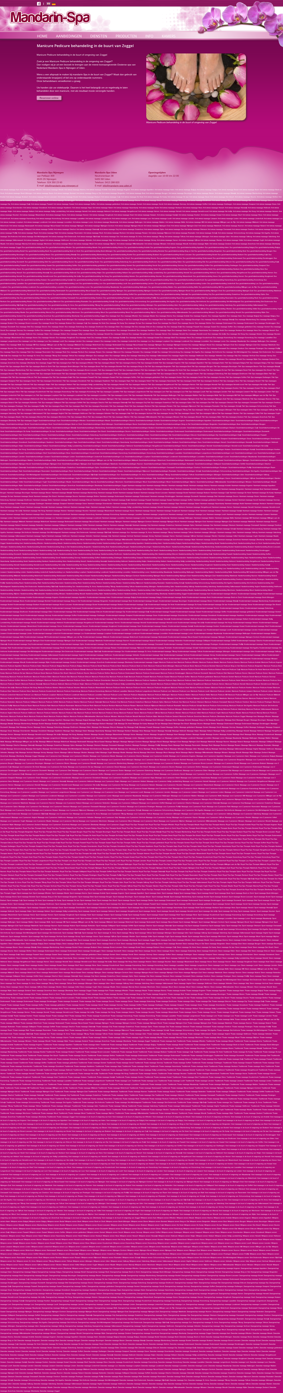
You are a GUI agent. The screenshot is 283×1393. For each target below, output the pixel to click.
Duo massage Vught (72, 359)
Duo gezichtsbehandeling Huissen (34, 280)
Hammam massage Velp (102, 536)
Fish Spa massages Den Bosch (260, 370)
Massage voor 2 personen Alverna (129, 756)
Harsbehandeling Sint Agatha (221, 583)
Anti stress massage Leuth (162, 218)
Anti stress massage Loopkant (11, 222)
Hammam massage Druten (249, 496)
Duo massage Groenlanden (105, 330)
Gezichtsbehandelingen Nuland (156, 464)
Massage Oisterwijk (27, 745)
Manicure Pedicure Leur (181, 691)
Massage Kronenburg (18, 738)
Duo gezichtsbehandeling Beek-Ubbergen (97, 251)
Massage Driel (14, 727)
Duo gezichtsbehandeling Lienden (141, 283)
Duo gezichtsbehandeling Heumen (149, 276)
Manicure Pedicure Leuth (200, 691)
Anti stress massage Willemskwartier (130, 244)
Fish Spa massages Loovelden (95, 395)
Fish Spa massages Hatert (141, 381)
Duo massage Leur (41, 341)
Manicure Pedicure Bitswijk (76, 669)
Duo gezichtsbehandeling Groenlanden (37, 269)
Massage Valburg (204, 749)
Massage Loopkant (172, 738)
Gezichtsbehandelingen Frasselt (254, 435)
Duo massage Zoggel (44, 363)
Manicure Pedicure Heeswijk (31, 684)
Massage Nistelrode (207, 741)
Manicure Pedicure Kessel (262, 687)
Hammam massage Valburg (247, 532)
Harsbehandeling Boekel (224, 547)
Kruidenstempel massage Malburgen (237, 633)
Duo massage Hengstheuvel (139, 334)
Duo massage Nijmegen (153, 345)
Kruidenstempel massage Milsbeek (96, 637)
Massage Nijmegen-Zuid (191, 741)
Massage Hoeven (142, 734)
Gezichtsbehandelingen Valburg (257, 475)
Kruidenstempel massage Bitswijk (225, 601)
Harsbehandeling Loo (57, 572)
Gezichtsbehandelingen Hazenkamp (115, 442)
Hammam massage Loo (46, 518)
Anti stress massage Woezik (177, 244)
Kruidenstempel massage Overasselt (149, 644)
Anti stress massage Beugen (157, 193)
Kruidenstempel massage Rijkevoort (130, 648)
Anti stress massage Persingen (267, 229)
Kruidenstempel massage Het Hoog (218, 622)
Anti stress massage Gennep (175, 204)
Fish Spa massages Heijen (40, 384)
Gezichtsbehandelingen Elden (138, 435)
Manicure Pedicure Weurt (18, 716)
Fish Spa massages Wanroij (32, 417)
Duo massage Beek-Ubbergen (62, 319)
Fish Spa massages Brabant (129, 370)
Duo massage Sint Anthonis (211, 352)
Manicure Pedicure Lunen (113, 695)
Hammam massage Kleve (35, 514)
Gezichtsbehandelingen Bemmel (150, 424)
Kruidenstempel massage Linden (19, 633)
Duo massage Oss (181, 348)
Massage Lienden (103, 738)
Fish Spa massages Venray (163, 413)
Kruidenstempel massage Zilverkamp (119, 662)
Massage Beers (171, 720)
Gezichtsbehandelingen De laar (43, 431)
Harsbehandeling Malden (204, 572)
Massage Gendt (215, 727)
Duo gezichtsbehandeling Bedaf (12, 251)
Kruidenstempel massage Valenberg (14, 655)
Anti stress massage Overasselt (219, 229)
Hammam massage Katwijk (232, 511)
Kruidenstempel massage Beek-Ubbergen (258, 597)
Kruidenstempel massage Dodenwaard (66, 608)
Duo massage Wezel (158, 359)
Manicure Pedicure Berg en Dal (228, 666)
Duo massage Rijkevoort (111, 352)
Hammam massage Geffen (183, 500)
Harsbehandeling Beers (17, 547)
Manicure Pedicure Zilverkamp (213, 716)
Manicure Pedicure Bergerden (251, 666)
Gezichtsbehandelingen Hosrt (194, 449)
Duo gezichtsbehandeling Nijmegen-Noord (174, 291)
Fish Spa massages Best (181, 366)
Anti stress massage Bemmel (65, 193)
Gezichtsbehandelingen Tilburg (158, 475)
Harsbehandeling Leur (217, 568)
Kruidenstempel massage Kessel (232, 626)
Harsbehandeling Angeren (113, 543)
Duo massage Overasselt (216, 348)
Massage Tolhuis (163, 749)
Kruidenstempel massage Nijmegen (212, 637)
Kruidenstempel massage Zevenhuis (90, 662)
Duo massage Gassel (208, 327)
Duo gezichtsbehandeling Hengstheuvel (232, 273)
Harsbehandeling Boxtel (9, 550)
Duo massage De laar (133, 323)
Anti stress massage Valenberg (264, 236)
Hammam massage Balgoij (30, 489)
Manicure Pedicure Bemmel (205, 666)
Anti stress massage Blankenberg (249, 193)
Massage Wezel (174, 752)
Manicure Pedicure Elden (42, 677)
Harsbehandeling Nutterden (10, 579)
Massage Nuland (236, 741)
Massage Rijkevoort (248, 745)
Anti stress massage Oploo (154, 229)
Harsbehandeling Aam (14, 543)
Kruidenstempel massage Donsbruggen (127, 608)
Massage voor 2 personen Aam (50, 756)
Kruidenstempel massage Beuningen (173, 601)
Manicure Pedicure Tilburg (129, 709)
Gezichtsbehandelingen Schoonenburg (217, 471)
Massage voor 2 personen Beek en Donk (85, 760)
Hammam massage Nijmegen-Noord (165, 521)
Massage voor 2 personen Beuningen (29, 763)
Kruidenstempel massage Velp (151, 655)
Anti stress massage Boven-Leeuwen (43, 197)
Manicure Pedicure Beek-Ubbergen (161, 666)
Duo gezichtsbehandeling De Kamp (37, 258)
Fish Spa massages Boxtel (108, 370)
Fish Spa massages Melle (208, 395)
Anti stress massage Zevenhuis (244, 244)
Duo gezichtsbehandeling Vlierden (219, 309)
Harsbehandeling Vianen (87, 590)
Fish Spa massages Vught (270, 413)
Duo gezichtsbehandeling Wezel (118, 312)
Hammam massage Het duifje (11, 511)
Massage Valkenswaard (236, 749)
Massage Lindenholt (145, 738)
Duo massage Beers (82, 319)
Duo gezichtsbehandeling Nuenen (13, 294)
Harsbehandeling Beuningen (141, 547)
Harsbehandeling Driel (30, 554)
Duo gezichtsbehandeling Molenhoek (22, 291)
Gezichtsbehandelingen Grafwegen (188, 438)
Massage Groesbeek (39, 731)
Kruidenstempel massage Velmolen (126, 655)
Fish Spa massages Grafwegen (259, 377)
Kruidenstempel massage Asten (99, 597)
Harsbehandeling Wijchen (10, 594)
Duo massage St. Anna (31, 355)
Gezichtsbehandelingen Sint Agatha (246, 471)
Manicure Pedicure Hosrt (180, 687)
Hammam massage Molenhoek (37, 521)
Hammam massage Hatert (189, 503)
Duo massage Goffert (32, 330)
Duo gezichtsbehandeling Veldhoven (36, 309)
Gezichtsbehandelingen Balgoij (247, 420)
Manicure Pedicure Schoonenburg (215, 705)
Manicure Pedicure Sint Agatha (241, 705)
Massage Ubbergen (177, 749)
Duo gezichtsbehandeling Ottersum (33, 298)
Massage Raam (167, 745)
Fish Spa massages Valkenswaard (30, 413)
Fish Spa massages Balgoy (256, 363)
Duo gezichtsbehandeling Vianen (167, 309)
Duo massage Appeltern (217, 316)
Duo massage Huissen (99, 337)
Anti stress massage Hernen (149, 211)
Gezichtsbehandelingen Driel (11, 435)
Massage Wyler (248, 752)
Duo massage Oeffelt (78, 348)
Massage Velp (13, 752)
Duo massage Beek (20, 319)
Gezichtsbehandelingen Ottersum (135, 467)
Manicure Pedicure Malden (181, 695)
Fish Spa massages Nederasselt (52, 399)
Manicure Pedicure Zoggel (235, 716)
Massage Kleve (250, 734)
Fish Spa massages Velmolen (100, 413)
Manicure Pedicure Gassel (160, 677)
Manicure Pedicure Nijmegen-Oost (165, 698)
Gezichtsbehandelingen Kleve (59, 453)
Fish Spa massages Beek (15, 366)
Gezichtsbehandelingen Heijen (12, 446)
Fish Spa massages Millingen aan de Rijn (252, 395)
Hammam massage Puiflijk (33, 529)
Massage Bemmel (184, 720)
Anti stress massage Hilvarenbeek (32, 215)
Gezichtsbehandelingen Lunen (217, 457)
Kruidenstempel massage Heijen (210, 619)
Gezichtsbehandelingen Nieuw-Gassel (209, 460)
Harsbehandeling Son (67, 586)
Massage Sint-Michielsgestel (71, 749)
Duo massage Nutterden (40, 348)
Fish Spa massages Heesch (250, 381)
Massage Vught (106, 752)
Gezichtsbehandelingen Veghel (69, 478)
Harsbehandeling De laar (108, 550)
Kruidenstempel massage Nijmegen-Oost (28, 640)
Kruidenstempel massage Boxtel (85, 604)
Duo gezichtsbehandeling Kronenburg (248, 280)
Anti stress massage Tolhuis (175, 236)
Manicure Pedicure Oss (173, 702)
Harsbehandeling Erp (187, 554)
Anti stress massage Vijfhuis (189, 240)
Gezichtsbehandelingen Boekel (117, 428)
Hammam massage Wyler (186, 539)
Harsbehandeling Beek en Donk (250, 543)
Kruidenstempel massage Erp (114, 612)
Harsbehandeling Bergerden (81, 547)
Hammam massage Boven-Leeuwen (154, 493)
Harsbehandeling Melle (223, 572)
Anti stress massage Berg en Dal (88, 193)
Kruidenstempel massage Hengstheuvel (79, 622)
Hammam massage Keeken (253, 511)
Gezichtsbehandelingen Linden (63, 457)
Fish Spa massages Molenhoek (27, 399)
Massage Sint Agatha (34, 749)
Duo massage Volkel (56, 359)
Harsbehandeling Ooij (112, 579)
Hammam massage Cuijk (219, 493)
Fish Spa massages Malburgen (165, 395)
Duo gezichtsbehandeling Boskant (146, 254)
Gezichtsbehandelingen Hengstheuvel (148, 446)
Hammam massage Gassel (162, 500)
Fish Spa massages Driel (147, 374)
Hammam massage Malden (204, 518)
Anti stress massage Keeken (189, 215)
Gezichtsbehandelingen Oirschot (258, 464)
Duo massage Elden (112, 327)
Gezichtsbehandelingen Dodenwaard (170, 431)
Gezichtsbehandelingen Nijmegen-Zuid (76, 464)
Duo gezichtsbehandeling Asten (217, 247)
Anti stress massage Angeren (119, 190)
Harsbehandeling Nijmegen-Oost (178, 576)
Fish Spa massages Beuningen (225, 366)
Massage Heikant (206, 731)
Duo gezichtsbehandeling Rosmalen (75, 301)
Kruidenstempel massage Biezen (200, 601)
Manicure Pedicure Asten (32, 666)
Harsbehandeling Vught (165, 590)
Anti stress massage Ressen (137, 233)
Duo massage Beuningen (191, 319)
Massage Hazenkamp (96, 731)
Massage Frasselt (145, 727)
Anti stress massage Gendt (153, 204)
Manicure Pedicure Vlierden (170, 713)
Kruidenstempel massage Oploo (72, 644)
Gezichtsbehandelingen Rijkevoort (137, 471)
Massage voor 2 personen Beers (146, 760)
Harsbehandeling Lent (200, 568)
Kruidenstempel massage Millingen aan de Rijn (65, 637)
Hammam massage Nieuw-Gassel (87, 521)
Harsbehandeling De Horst (67, 550)
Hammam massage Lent (178, 514)
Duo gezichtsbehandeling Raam (169, 298)
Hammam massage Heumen (78, 511)
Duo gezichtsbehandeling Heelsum (226, 269)
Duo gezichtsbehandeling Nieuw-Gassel (81, 291)
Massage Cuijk (111, 723)
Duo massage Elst (127, 327)
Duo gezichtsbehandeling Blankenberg (92, 254)
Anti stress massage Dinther (267, 197)
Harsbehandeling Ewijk (203, 554)
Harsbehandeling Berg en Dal (58, 547)
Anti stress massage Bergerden (114, 193)
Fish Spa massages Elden (258, 374)
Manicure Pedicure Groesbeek (123, 680)
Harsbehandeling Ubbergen (145, 586)
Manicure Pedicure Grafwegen (32, 680)
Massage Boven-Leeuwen (69, 723)
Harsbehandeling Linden (16, 572)
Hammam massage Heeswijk (37, 507)
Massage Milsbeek (46, 741)
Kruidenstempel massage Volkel (27, 659)
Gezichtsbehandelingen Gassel (12, 438)
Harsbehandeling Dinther (188, 550)
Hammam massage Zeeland (206, 539)
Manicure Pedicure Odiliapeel (27, 702)
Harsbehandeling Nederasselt (54, 576)
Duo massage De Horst (96, 323)
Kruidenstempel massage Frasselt (163, 612)
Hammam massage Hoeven (145, 511)
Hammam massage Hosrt (190, 511)
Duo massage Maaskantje (236, 341)
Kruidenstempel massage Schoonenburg (214, 648)
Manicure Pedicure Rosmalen (170, 705)
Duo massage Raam (8, 352)
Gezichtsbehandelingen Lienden (12, 457)
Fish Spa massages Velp (121, 413)
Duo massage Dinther (203, 323)
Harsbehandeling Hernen (270, 561)
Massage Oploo (69, 745)
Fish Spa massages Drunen (167, 374)
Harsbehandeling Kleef (48, 568)
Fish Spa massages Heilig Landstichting (88, 384)
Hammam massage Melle (224, 518)
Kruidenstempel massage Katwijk (180, 626)
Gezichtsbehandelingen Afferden (73, 420)
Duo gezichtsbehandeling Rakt (193, 298)
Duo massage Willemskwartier (196, 359)
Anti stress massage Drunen (130, 200)
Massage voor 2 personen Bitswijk (83, 763)
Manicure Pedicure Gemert (224, 677)
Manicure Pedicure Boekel (121, 669)
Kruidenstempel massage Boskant (26, 604)
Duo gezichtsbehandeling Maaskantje (105, 287)
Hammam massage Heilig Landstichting (127, 507)
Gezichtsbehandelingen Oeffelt (233, 464)
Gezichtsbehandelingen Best (229, 424)
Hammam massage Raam (53, 529)
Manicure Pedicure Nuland (259, 698)
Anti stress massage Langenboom (98, 218)
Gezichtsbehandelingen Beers (125, 424)
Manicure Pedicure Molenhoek (11, 698)
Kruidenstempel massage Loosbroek (126, 633)
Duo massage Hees (250, 330)
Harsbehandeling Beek (228, 543)
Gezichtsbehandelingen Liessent (38, 457)
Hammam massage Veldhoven (58, 536)
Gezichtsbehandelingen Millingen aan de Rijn (95, 460)
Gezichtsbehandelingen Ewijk (230, 435)
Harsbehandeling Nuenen (247, 576)
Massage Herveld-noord (37, 734)
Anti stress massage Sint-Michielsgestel (33, 236)
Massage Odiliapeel (266, 741)
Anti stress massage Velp (102, 240)
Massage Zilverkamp (16, 756)
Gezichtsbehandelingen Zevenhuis (62, 485)
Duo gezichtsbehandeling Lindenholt (221, 283)
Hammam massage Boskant (129, 493)
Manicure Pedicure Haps (167, 680)
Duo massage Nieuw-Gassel (132, 345)
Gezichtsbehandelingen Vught (35, 482)
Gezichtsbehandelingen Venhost (169, 478)
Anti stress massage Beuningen (181, 193)
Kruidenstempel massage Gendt (12, 615)
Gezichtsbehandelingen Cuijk (247, 428)
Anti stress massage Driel (109, 200)
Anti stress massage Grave (266, 204)
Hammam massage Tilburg (163, 532)
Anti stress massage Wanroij (17, 244)
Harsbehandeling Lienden (255, 568)
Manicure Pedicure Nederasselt (35, 698)
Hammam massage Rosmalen (203, 529)
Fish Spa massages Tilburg (177, 410)
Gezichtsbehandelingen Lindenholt (89, 457)
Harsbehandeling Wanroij (203, 590)
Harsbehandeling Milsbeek (10, 576)
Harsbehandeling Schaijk (175, 583)
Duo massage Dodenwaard (222, 323)
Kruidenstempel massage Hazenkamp (27, 619)
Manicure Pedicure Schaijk (192, 705)
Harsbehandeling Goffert (90, 558)
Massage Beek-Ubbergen (155, 720)
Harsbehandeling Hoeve (161, 565)
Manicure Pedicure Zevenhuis (190, 716)
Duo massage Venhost (246, 355)
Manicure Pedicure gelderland (202, 677)
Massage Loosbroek (188, 738)
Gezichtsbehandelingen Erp (207, 435)
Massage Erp (122, 727)
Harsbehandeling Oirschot (72, 579)
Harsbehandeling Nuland (267, 576)
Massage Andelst (26, 720)
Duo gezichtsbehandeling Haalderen (95, 269)
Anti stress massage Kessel (211, 215)
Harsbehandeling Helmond (226, 561)
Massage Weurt (162, 752)
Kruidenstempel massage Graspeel (119, 615)
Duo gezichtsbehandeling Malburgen (134, 287)
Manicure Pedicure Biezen (55, 669)
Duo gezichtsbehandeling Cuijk (256, 254)
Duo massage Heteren (254, 334)
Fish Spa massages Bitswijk (269, 366)
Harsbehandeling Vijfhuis (107, 590)
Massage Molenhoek (61, 741)
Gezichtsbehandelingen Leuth (269, 453)
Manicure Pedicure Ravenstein (62, 705)
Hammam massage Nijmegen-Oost (193, 521)
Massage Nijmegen (112, 741)
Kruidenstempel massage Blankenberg (253, 601)
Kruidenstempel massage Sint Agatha (244, 648)
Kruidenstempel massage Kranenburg (57, 630)
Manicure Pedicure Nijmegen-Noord (138, 698)
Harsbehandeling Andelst (92, 543)
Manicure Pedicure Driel (218, 673)
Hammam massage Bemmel (185, 489)
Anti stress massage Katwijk (167, 215)
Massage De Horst (125, 723)
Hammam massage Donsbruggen (162, 496)
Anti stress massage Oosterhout (131, 229)
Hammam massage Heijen (80, 507)
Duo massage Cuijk (80, 323)
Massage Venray (39, 752)
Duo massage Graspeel (69, 330)
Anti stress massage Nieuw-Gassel (48, 226)
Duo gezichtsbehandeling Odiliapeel (94, 294)
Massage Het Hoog (69, 734)
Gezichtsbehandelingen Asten (223, 420)
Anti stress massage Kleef (232, 215)
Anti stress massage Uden (220, 236)
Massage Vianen (53, 752)
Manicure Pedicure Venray (109, 713)
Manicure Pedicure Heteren (48, 687)
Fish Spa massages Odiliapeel (49, 402)
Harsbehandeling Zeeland (113, 594)
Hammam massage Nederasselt (62, 521)
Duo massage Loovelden (199, 341)
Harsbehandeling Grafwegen (111, 558)
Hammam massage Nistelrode (244, 521)
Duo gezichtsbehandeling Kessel (112, 280)
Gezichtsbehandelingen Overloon (188, 467)
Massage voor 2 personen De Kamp (53, 767)
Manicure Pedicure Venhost (87, 713)
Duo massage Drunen (39, 327)
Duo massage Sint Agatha (190, 352)
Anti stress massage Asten (165, 190)
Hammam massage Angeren (242, 485)
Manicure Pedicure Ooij (111, 702)
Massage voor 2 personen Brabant (253, 763)
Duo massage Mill (28, 345)
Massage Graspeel (273, 727)
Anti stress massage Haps (82, 208)
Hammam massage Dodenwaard (112, 496)
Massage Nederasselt (78, 741)
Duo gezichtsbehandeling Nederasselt (50, 291)
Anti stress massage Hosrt (124, 215)
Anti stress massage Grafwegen (220, 204)
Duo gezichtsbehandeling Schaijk (101, 301)
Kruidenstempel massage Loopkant (98, 633)
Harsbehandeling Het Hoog (76, 565)
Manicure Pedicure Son (88, 709)
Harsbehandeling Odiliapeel (32, 579)
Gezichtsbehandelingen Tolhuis (182, 475)
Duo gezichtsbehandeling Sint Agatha (161, 301)
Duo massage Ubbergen (84, 355)
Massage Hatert (81, 731)
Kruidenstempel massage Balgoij (123, 597)
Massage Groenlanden (21, 731)
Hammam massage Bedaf (71, 489)
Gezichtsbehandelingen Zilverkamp (89, 485)
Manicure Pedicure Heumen (69, 687)
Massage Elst (97, 727)
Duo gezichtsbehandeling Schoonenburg (130, 301)
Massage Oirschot (13, 745)
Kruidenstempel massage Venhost (177, 655)
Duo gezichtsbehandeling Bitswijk (63, 254)
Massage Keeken (212, 734)
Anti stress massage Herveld (171, 211)
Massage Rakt (178, 745)
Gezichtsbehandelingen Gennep (137, 438)
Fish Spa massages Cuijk (150, 370)
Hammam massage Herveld (243, 507)
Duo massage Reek (59, 352)
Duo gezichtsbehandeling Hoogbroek (259, 276)
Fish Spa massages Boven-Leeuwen (83, 370)
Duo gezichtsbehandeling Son (35, 305)
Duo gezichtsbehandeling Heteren (122, 276)
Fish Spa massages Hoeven (118, 388)
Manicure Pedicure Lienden (220, 691)
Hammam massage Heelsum (255, 503)
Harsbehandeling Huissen (241, 565)
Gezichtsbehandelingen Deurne (119, 431)
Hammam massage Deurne (68, 496)
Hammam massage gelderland (205, 500)
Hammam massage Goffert (10, 503)
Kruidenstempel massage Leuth (219, 630)
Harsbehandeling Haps (239, 558)
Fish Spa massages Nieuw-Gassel (78, 399)
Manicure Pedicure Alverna (230, 662)
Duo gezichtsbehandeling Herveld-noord (38, 276)
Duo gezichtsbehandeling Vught (270, 309)
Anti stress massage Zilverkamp (268, 244)
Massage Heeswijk (164, 731)
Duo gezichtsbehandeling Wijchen (143, 312)
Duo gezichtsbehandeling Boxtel (205, 254)
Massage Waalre (119, 752)
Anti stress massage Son (110, 236)
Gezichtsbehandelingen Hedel (141, 442)
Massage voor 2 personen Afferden (75, 756)
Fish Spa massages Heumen (49, 388)
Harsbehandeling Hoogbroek (202, 565)
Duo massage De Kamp (115, 323)
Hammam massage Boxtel (178, 493)
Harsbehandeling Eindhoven (111, 554)
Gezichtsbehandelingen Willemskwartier (211, 482)
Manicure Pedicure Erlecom (80, 677)
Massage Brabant (99, 723)
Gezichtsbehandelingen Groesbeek (13, 442)
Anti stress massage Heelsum (171, 208)
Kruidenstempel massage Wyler (38, 662)
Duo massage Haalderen (146, 330)
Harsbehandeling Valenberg (205, 586)
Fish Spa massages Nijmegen (103, 399)
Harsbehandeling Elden (132, 554)
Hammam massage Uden (226, 532)
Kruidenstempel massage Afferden (224, 594)
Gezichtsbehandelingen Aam (49, 420)
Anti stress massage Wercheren (40, 244)
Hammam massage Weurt (55, 539)
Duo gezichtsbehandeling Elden (170, 262)
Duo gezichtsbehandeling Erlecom (219, 262)
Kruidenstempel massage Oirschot (250, 640)
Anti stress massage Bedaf (228, 190)
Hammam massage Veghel (36, 536)
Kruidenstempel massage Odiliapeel (197, 640)
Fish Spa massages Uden (243, 410)
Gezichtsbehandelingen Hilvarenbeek (91, 449)
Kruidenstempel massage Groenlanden (173, 615)
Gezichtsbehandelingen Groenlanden (266, 438)
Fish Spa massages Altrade (104, 363)
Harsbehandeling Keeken (10, 568)
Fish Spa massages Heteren (27, 388)
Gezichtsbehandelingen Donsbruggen (228, 431)
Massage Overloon (124, 745)
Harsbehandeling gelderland (11, 558)
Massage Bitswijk (6, 723)
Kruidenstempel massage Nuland (142, 640)
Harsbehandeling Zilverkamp (157, 594)
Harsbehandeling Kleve (66, 568)
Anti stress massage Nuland (255, 226)
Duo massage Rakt (23, 352)
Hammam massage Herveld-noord (267, 507)
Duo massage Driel (23, 327)
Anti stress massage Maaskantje (106, 222)
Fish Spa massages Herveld (206, 384)
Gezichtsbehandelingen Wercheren (110, 482)
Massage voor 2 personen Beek (57, 760)
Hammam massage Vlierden (207, 536)
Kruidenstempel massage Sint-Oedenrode (58, 651)
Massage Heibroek (179, 731)
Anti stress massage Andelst (97, 190)
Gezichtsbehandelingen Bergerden (204, 424)
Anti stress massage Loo (273, 218)
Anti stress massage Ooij (109, 229)
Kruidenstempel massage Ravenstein (26, 648)
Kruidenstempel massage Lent (171, 630)
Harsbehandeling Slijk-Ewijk (48, 586)
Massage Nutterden (251, 741)
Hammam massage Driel (208, 496)
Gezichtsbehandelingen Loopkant (138, 457)
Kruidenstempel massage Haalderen (231, 615)
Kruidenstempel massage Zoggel (145, 662)
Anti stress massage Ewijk (20, 204)
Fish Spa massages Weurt (77, 417)
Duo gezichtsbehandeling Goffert (197, 265)
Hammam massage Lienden (237, 514)
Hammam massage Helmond (174, 507)
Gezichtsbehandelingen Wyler (11, 485)
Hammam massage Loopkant (67, 518)
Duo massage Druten (56, 327)
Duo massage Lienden (73, 341)
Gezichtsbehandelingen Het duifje (255, 446)
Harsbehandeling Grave (153, 558)
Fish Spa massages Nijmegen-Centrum (129, 399)
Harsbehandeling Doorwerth (10, 554)
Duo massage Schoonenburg (169, 352)
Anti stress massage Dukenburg (175, 200)
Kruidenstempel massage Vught (51, 659)
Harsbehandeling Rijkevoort (133, 583)
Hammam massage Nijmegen (111, 521)
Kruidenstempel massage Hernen (107, 622)
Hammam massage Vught (248, 536)
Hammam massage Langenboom (155, 514)
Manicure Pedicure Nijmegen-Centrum (110, 698)
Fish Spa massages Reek (119, 406)
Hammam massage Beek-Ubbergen (141, 489)
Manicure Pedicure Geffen (180, 677)
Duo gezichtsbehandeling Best (234, 251)
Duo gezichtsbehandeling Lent (67, 283)
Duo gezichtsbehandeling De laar (63, 258)
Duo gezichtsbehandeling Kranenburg (219, 280)
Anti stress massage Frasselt (42, 204)
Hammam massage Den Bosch (45, 496)
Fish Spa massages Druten (189, 374)
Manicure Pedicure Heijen (74, 684)
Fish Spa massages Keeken (228, 388)
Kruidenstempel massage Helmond (50, 622)
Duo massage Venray (264, 355)
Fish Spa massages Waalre (10, 417)
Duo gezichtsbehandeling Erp (243, 262)
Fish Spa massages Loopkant (47, 395)
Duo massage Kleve (183, 337)
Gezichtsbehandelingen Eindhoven (112, 435)
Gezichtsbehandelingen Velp (145, 478)
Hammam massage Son (121, 532)
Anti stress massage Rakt (48, 233)
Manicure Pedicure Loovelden (91, 695)
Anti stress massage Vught (254, 240)
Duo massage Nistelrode (266, 345)
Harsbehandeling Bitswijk (181, 547)
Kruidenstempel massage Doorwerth (156, 608)
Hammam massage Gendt (248, 500)
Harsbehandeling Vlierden (127, 590)
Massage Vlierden (80, 752)
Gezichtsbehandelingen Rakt (11, 471)
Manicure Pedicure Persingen (261, 702)
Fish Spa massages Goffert (236, 377)
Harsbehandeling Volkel (146, 590)
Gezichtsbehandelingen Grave (239, 438)
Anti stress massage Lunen (83, 222)
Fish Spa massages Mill (228, 395)
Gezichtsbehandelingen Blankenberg (91, 428)
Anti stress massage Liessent (206, 218)
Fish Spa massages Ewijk (62, 377)
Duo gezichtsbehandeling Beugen (260, 251)
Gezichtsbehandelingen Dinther (143, 431)
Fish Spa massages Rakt (74, 406)
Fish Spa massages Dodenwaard (48, 374)
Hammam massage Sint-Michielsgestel (46, 532)
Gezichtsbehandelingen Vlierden (268, 478)
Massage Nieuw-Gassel (96, 741)
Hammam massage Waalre (268, 536)
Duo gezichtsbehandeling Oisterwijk (174, 294)
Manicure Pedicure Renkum (104, 705)
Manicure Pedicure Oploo (154, 702)
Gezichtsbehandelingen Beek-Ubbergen (98, 424)
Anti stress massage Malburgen (131, 222)
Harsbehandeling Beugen (119, 547)
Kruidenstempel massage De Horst (161, 604)
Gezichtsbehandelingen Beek (41, 424)
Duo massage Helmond (119, 334)
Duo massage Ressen (93, 352)
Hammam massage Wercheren (33, 539)
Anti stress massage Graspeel (244, 204)
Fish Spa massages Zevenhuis (255, 417)
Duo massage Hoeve (30, 337)
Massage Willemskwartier (204, 752)
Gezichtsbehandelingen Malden (21, 460)
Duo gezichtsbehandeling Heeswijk (36, 273)
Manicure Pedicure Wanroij (252, 713)
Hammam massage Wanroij (10, 539)
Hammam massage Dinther (89, 496)
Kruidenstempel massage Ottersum (121, 644)
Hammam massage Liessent (259, 514)
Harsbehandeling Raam (15, 583)
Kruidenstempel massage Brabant (111, 604)
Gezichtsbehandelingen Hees (190, 442)
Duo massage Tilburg (49, 355)
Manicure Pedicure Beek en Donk (134, 666)
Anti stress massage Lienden (183, 218)
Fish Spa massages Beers (90, 366)
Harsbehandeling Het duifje (55, 565)
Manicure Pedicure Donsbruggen (172, 673)
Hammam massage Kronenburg (107, 514)
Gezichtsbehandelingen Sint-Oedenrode (56, 475)
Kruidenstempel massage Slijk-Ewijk (87, 651)
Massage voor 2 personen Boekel (140, 763)
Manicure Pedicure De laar (15, 673)
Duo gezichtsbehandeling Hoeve (205, 276)
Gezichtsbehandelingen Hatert (89, 442)
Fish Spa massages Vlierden (228, 413)
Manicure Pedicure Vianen (129, 713)
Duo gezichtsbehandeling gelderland (92, 265)
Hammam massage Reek (116, 529)
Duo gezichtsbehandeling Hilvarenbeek (177, 276)
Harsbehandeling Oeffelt (53, 579)
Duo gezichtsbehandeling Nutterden (66, 294)
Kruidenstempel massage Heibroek (184, 619)
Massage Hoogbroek (158, 734)
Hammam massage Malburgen (181, 518)
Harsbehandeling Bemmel (37, 547)
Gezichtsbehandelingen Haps (66, 442)
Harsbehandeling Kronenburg (134, 568)
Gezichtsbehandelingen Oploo (87, 467)
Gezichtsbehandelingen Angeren (172, 420)
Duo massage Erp (159, 327)
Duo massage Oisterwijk (113, 348)
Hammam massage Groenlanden (100, 503)
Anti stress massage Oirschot (65, 229)
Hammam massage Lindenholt (25, 518)
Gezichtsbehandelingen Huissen (218, 449)
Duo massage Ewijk (174, 327)
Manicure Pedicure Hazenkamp (209, 680)
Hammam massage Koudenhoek (57, 514)
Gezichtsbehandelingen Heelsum (166, 442)
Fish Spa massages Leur (175, 392)
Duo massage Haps (163, 330)
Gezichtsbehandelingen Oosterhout (62, 467)
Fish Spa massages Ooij (137, 402)
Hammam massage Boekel (108, 493)
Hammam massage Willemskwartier (120, 539)
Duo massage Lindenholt (126, 341)
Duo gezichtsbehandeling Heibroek (63, 273)
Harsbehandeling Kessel (29, 568)
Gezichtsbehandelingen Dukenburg (85, 435)
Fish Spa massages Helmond (136, 384)
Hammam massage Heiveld (152, 507)
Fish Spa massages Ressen (162, 406)
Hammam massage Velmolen (82, 536)
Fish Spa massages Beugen (202, 366)
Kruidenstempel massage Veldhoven (98, 655)
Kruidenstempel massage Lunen (181, 633)
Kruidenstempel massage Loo (72, 633)
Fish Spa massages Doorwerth (125, 374)
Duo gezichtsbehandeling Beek (37, 251)
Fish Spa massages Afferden (83, 363)
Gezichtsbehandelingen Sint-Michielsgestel (24, 475)
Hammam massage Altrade (178, 485)
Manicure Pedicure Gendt (244, 677)
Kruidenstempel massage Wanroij (102, 659)
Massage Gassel (159, 727)
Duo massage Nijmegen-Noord (199, 345)
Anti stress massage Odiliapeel (20, 229)
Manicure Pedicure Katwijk (221, 687)
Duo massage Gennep (14, 330)
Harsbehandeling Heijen (137, 561)
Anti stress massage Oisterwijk (87, 229)
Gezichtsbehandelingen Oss (111, 467)
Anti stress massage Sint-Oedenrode (62, 236)
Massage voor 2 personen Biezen (57, 763)
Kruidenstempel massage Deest (240, 604)
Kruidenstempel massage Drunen (206, 608)
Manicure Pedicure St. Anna (108, 709)
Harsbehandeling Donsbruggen (258, 550)
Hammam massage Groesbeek (124, 503)
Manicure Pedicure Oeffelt (48, 702)
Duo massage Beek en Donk (39, 319)
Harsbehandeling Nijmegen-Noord (153, 576)
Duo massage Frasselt (190, 327)
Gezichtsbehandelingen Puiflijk (240, 467)
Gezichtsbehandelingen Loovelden (192, 457)
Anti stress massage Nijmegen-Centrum (99, 226)
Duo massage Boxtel (46, 323)
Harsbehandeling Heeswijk (97, 561)
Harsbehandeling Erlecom (168, 554)
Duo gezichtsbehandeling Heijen (89, 273)
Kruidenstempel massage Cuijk (136, 604)
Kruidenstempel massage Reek (52, 648)
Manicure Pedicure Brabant (211, 669)
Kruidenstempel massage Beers (12, 601)
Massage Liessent (117, 738)
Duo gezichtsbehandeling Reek (246, 298)
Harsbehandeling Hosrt (222, 565)
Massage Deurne (196, 723)
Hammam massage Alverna (199, 485)
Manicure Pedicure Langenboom (140, 691)
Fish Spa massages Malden (187, 395)
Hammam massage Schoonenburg (249, 529)
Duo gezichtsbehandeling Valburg (191, 305)
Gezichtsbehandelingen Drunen (35, 435)
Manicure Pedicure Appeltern (11, 666)
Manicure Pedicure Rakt (42, 705)
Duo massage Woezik (234, 359)
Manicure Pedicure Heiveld (146, 684)
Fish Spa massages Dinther (25, 374)
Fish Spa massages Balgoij (235, 363)
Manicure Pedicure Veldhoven (24, 713)
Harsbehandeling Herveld (9, 565)
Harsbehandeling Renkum (92, 583)
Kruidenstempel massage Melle (12, 637)
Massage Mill (10, 741)
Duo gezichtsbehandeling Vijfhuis (193, 309)
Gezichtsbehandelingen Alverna (123, 420)
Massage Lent (66, 738)
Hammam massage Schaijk (226, 529)
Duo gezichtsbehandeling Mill (210, 287)
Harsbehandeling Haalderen (219, 558)
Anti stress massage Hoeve (56, 215)
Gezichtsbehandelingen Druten (59, 435)
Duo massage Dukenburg (74, 327)
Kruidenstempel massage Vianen (228, 655)
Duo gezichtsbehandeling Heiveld (176, 273)
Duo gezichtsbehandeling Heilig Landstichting (146, 273)
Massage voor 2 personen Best (257, 760)
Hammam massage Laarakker (131, 514)
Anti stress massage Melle (175, 222)
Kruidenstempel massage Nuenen (116, 640)
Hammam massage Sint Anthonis (19, 532)
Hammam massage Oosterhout (162, 525)
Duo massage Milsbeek (72, 345)
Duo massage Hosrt (83, 337)
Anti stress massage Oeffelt (42, 229)
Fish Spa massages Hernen (185, 384)
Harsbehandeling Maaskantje (161, 572)
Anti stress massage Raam (28, 233)
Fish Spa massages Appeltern (192, 363)
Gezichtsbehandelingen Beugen (253, 424)
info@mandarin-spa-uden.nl (117, 185)
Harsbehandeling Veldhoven (271, 586)
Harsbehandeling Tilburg (106, 586)
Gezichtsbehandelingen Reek (62, 471)
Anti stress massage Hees (192, 208)
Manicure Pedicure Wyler (148, 716)
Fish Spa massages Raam (55, 406)
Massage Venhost (26, 752)
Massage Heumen (98, 734)
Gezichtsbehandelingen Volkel (11, 482)
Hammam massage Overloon (271, 525)
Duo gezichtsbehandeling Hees (252, 269)
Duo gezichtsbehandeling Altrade (85, 247)
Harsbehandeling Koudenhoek (87, 568)
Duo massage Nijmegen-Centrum (175, 345)
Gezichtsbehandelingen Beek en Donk (67, 424)
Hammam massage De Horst (240, 493)
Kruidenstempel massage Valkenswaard (43, 655)
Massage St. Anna (136, 749)
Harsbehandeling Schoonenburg (197, 583)
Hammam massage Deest (23, 496)
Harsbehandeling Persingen (254, 579)
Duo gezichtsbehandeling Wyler (253, 312)
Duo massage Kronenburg (244, 337)
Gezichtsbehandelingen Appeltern (199, 420)
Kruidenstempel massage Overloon (177, 644)
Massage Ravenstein (193, 745)
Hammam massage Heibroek (59, 507)
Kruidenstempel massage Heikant (235, 619)
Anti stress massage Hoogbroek (101, 215)
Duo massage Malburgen (256, 341)
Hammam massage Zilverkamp (252, 539)
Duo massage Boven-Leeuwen (26, 323)
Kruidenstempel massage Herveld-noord (162, 622)
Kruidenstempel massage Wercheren (129, 659)
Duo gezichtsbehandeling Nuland (39, 294)
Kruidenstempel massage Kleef (257, 626)
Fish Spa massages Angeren (170, 363)
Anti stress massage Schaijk (206, 233)
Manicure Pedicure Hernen (214, 684)
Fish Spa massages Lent (155, 392)
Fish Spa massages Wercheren (55, 417)
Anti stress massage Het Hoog (244, 211)
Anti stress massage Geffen (85, 204)
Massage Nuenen (222, 741)
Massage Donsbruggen (261, 723)
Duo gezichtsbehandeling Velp (89, 309)
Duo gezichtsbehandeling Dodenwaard (197, 258)
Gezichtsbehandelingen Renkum (86, 471)
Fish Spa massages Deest (238, 370)
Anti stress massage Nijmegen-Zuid (184, 226)
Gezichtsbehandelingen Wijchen (183, 482)
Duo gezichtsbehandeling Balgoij (242, 247)
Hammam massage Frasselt (141, 500)
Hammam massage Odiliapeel (55, 525)
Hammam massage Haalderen (148, 503)
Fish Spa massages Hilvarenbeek (73, 388)
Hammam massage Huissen (210, 511)
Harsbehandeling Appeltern (133, 543)
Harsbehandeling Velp (29, 590)
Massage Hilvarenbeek (114, 734)
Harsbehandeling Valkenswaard (229, 586)
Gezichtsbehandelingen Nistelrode (105, 464)
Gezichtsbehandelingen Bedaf (17, 424)
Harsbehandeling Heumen (117, 565)
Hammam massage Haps (169, 503)
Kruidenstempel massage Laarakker (115, 630)
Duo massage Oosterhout (147, 348)
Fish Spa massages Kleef (270, 388)
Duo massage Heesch (266, 330)
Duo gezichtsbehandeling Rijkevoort (47, 301)
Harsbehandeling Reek (73, 583)
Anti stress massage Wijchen (105, 244)
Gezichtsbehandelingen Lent (223, 453)
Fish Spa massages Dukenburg (212, 374)
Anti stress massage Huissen (145, 215)
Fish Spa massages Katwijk (206, 388)
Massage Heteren (83, 734)
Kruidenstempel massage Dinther (38, 608)
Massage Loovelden (204, 738)
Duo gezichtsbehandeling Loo (247, 283)
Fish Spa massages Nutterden (26, 402)
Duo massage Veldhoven (194, 355)
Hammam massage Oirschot (98, 525)
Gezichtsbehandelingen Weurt (135, 482)
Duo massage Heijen (41, 334)
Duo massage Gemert (261, 327)
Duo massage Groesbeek (126, 330)
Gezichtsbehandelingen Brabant (223, 428)
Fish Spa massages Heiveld (114, 384)
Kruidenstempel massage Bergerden (94, 601)
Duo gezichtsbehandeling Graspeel (252, 265)
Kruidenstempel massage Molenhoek (124, 637)
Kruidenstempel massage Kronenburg (86, 630)
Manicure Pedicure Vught (211, 713)
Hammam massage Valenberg (269, 532)
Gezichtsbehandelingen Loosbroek (164, 457)
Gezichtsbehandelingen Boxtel (198, 428)
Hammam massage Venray (144, 536)
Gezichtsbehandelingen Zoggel (115, 485)
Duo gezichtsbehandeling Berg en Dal (179, 251)
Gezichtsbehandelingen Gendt (112, 438)
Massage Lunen (218, 738)
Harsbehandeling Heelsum (38, 561)
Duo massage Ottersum (197, 348)
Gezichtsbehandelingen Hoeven (143, 449)
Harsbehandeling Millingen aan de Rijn (263, 572)
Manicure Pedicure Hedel (230, 680)
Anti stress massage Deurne (245, 197)
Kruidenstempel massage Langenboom (144, 630)
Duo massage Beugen (172, 319)
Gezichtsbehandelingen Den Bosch (92, 431)
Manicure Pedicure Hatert (187, 680)
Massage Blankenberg (22, 723)
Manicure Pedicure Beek (112, 666)
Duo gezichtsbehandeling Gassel (39, 265)
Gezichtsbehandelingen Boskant (142, 428)
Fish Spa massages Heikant (61, 384)
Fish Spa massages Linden (261, 392)
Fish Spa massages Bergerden (159, 366)
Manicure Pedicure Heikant (95, 684)
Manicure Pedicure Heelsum (251, 680)
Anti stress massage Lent (121, 218)
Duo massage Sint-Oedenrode (259, 352)
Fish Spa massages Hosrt (163, 388)
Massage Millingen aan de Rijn (26, 741)
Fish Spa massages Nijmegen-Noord (158, 399)
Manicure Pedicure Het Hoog (26, 687)
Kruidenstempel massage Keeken (206, 626)
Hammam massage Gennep (269, 500)
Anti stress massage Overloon (243, 229)
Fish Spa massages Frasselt (83, 377)
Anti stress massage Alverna (75, 190)
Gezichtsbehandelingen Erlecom (184, 435)
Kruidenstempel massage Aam (199, 594)
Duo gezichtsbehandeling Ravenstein (220, 298)
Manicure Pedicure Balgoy (72, 666)
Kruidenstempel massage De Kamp (188, 604)
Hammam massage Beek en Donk (114, 489)
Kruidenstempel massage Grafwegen (91, 615)
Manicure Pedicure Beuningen (33, 669)
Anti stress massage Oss (174, 229)
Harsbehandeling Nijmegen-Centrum (125, 576)
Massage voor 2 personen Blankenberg (112, 763)
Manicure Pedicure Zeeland (168, 716)
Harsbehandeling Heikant (156, 561)
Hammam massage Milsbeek (14, 521)
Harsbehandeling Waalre (184, 590)
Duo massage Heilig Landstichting (80, 334)
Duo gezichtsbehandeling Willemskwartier (172, 312)
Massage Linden (131, 738)
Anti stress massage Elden (222, 200)
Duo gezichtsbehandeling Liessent (168, 283)
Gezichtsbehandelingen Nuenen (131, 464)
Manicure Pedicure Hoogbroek (158, 687)
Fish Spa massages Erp (43, 377)
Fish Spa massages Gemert (171, 377)
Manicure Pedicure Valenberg (234, 709)
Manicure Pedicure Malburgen (158, 695)
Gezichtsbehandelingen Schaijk (189, 471)
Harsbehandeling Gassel (242, 554)
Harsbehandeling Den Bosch (148, 550)
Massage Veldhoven (266, 749)
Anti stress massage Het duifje (220, 211)
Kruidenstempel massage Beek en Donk (226, 597)
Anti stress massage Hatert (103, 208)
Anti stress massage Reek (93, 233)
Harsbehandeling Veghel (250, 586)
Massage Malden (264, 738)
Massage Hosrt (172, 734)
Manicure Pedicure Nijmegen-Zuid (191, 698)
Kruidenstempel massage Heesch (130, 619)
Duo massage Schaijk (149, 352)
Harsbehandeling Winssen (56, 594)
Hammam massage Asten (9, 489)
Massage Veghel (252, 749)
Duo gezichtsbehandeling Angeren (163, 247)
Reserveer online (49, 98)
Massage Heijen (193, 731)
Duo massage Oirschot (95, 348)
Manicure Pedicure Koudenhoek (44, 691)
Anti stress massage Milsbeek (247, 222)
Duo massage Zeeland (266, 359)
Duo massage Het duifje (217, 334)
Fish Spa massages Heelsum (208, 381)
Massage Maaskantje (233, 738)
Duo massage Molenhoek (91, 345)
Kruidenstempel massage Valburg (268, 651)
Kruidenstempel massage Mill (36, 637)
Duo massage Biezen (209, 319)
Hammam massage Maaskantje (158, 518)
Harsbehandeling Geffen (261, 554)
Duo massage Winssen (216, 359)
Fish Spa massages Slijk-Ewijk (113, 410)
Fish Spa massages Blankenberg (12, 370)
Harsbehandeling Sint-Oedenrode (24, 586)
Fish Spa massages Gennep (214, 377)
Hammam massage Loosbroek (89, 518)
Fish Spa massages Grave (26, 381)
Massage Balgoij (81, 720)
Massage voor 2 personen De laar (81, 767)
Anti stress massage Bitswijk (225, 193)
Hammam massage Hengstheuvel (198, 507)
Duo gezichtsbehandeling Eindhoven (143, 262)
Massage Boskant (51, 723)
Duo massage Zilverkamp (25, 363)
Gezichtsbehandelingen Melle (45, 460)
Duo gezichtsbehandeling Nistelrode (267, 291)
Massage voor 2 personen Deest (106, 767)
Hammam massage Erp (102, 500)
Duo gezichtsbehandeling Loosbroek (22, 287)
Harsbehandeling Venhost (48, 590)
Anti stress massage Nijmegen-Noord (129, 226)
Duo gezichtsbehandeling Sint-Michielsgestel (223, 301)
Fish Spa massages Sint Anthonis (30, 410)
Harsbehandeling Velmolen (10, 590)
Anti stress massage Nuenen (233, 226)
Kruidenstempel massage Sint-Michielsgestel (24, 651)
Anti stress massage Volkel (233, 240)
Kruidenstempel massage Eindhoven (14, 612)
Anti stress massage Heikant (24, 211)
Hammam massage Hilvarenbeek (101, 511)
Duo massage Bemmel (99, 319)
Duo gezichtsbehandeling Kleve (162, 280)
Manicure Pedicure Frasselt (139, 677)
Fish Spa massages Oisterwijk (116, 402)
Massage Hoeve (129, 734)
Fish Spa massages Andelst (147, 363)
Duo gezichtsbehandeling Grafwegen (224, 265)
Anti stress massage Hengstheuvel (124, 211)
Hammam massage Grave (77, 503)
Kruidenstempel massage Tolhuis (190, 651)
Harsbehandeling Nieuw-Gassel (78, 576)
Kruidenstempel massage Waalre (76, 659)
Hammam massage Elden (42, 500)
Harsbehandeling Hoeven (180, 565)
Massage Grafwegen (257, 727)
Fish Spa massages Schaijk (230, 406)
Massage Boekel (37, 723)
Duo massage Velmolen (214, 355)
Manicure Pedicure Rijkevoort (148, 705)
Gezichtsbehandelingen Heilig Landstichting (65, 446)
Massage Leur (77, 738)
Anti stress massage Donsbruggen (62, 200)
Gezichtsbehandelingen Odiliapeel (208, 464)
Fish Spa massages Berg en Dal (135, 366)
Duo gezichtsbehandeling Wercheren (66, 312)
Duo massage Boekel (264, 319)
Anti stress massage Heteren (267, 211)
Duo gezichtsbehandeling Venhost (115, 309)
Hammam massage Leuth (216, 514)
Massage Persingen (139, 745)
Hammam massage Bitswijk (62, 493)
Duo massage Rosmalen (130, 352)
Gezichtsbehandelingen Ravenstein (36, 471)
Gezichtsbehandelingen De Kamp (17, 431)
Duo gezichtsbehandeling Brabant (231, 254)
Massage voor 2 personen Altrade (102, 756)
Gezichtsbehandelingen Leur (246, 453)
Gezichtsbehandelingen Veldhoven (94, 478)
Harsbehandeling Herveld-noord (32, 565)
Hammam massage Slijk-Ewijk (100, 532)
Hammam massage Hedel (234, 503)
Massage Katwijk (198, 734)
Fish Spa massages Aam (62, 363)
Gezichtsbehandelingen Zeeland (36, 485)
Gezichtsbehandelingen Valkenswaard (41, 478)
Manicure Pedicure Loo (25, 695)
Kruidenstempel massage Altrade (250, 594)
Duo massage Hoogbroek (65, 337)
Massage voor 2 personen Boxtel (226, 763)
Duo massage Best (156, 319)
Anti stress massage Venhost (124, 240)
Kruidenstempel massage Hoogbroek (103, 626)
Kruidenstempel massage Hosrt (129, 626)
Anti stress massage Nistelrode (210, 226)
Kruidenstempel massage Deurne (13, 608)
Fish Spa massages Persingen (11, 406)
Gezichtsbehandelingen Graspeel (215, 438)
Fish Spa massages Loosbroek (71, 395)
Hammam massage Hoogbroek (168, 511)
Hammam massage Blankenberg (85, 493)
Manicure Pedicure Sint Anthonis (265, 705)
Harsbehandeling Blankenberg (202, 547)
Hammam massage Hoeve (125, 511)
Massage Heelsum (124, 731)
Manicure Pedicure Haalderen (146, 680)
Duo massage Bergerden (138, 319)
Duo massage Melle (14, 345)
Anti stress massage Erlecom (263, 200)
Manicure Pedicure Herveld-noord (258, 684)
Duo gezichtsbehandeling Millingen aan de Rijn (239, 287)
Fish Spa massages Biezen (248, 366)
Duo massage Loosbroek (179, 341)
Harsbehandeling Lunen (140, 572)
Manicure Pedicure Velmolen (47, 713)
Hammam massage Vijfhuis (186, 536)
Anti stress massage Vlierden (211, 240)
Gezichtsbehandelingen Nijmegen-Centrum (266, 460)
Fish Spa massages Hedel (187, 381)
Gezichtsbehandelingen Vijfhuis (243, 478)
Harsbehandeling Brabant (29, 550)
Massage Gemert (202, 727)
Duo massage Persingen (254, 348)
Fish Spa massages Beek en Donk (39, 366)
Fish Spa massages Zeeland (233, 417)
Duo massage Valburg (118, 355)
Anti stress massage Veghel (34, 240)
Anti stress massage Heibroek (259, 208)
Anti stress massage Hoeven (78, 215)
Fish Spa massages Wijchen (119, 417)
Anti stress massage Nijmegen (72, 226)
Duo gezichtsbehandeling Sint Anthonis (191, 301)
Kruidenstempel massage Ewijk (137, 612)
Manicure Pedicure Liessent (242, 691)
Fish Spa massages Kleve (10, 392)
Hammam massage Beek (91, 489)
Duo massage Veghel (176, 355)
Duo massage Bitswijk (226, 319)
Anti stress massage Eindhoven (199, 200)
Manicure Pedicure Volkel (191, 713)
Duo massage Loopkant (161, 341)
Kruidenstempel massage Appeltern (72, 597)
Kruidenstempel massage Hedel (54, 619)
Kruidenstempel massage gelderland (241, 612)
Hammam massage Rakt (73, 529)
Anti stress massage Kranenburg (23, 218)
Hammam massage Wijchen (95, 539)
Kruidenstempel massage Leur (195, 630)
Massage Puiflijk (154, 745)
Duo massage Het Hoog (236, 334)
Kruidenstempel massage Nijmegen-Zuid (60, 640)
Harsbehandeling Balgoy (191, 543)
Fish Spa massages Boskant (58, 370)
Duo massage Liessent (91, 341)
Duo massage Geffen (225, 327)
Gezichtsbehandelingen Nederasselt (180, 460)
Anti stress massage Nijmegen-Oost (157, 226)
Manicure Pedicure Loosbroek (68, 695)
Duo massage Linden (109, 341)
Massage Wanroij (132, 752)
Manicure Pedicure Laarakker (116, 691)
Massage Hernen (6, 734)
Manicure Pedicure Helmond (167, 684)
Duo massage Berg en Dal (118, 319)
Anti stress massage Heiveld (77, 211)
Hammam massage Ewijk (120, 500)
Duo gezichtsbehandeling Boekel (119, 254)
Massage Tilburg (150, 749)
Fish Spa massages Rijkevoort (184, 406)
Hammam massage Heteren (56, 511)
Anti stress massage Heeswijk (236, 208)
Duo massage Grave (86, 330)
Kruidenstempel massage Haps (257, 615)
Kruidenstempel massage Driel (181, 608)
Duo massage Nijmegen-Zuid (246, 345)
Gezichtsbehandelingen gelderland (62, 438)
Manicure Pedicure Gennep (265, 677)
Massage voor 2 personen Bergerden (231, 760)
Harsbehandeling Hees (57, 561)
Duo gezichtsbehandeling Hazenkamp (173, 269)
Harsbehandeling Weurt (245, 590)
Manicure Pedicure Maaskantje (135, 695)
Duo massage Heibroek (24, 334)
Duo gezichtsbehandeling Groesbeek (66, 269)
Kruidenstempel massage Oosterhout (45, 644)
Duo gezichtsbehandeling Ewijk (267, 262)
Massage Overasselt (109, 745)
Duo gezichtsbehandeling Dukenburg (114, 262)
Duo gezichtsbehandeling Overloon (89, 298)
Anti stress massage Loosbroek (36, 222)
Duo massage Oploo (165, 348)
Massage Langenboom (51, 738)
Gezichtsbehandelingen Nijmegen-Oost (46, 464)
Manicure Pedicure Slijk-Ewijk (68, 709)
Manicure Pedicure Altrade (209, 662)
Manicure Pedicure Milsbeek (269, 695)
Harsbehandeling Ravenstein (53, 583)
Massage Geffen (172, 727)
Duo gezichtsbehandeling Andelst (137, 247)
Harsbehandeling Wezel (264, 590)
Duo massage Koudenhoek (202, 337)
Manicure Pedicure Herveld (235, 684)
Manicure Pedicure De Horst (251, 669)
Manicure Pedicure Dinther (100, 673)
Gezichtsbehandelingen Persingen (214, 467)
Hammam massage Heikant (101, 507)
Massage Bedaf (108, 720)
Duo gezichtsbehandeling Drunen (61, 262)
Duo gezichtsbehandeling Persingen (117, 298)
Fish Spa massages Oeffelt (72, 402)
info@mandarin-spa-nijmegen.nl (61, 185)
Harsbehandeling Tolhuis (125, 586)
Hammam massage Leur (197, 514)
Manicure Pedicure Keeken (242, 687)
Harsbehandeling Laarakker (156, 568)
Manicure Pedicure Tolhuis (150, 709)
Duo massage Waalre (89, 359)
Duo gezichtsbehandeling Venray (141, 309)
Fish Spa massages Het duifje (256, 384)
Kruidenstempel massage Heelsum (80, 619)
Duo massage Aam (113, 316)
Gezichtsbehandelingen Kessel (12, 453)
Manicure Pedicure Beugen (10, 669)
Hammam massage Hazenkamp (212, 503)
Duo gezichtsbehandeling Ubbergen (140, 305)
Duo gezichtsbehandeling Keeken (86, 280)
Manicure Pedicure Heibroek (53, 684)
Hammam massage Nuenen (266, 521)
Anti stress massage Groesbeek (35, 208)
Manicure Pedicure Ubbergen (171, 709)
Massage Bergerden (216, 720)
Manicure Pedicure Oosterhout (132, 702)
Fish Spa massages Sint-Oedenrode (88, 410)
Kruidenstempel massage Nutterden (169, 640)
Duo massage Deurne (186, 323)
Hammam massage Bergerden (232, 489)
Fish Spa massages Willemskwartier (144, 417)
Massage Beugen (243, 720)
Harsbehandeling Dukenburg (89, 554)
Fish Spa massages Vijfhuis (206, 413)
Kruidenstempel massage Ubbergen (216, 651)
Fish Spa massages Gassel (104, 377)
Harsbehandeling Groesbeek (197, 558)
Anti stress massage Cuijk (111, 197)
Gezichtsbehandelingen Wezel (159, 482)
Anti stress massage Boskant (17, 197)
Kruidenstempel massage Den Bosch (267, 604)
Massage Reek (207, 745)
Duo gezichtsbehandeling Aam (33, 247)
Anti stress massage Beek (249, 190)
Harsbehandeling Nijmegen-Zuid (203, 576)
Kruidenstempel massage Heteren (245, 622)
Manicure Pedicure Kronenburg (92, 691)
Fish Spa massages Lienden (216, 392)
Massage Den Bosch (181, 723)
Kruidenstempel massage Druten (232, 608)
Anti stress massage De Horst (132, 197)
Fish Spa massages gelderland (148, 377)
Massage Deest (167, 723)
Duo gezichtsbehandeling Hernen (260, 273)
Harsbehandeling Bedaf (210, 543)
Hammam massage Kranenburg (83, 514)
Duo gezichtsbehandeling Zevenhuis (37, 316)
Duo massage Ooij (130, 348)
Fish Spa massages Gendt (193, 377)
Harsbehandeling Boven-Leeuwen (268, 547)
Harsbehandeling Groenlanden (174, 558)
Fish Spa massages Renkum (140, 406)
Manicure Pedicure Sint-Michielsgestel (14, 709)
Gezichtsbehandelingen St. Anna (133, 475)
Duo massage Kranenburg (223, 337)
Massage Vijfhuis (66, 752)
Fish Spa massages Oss (201, 402)
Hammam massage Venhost (122, 536)
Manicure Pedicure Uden (192, 709)
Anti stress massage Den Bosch (222, 197)
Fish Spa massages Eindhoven (236, 374)
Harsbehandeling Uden (165, 586)
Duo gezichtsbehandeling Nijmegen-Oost (206, 291)
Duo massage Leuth (56, 341)
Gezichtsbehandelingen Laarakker (169, 453)
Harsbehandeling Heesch (76, 561)
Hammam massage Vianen (165, 536)
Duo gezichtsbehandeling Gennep (171, 265)
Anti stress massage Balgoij (185, 190)
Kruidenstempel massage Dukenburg (259, 608)
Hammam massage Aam (137, 485)
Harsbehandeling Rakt (32, 583)
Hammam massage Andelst (220, 485)
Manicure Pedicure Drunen (237, 673)
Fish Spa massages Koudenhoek (33, 392)
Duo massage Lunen (218, 341)
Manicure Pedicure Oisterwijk (91, 702)
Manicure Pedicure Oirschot (69, 702)
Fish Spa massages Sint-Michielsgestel (58, 410)
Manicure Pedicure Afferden (188, 662)
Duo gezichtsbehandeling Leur (91, 283)
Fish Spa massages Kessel (249, 388)
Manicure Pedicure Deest (35, 673)
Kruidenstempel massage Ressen (104, 648)
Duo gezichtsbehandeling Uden (166, 305)
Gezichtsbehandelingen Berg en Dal (176, 424)
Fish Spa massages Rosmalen (208, 406)
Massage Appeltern (55, 720)
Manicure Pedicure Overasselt (216, 702)
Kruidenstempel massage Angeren (46, 597)
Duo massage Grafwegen (50, 330)
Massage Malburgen (249, 738)
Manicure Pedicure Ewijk (119, 677)
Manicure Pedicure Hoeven (136, 687)
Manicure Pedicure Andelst (250, 662)
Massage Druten (40, 727)
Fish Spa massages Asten (214, 363)
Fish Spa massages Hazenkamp (164, 381)
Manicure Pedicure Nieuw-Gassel (60, 698)
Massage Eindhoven (71, 727)
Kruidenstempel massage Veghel (71, 655)
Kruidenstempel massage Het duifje (191, 622)
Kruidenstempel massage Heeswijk (157, 619)
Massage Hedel (111, 731)
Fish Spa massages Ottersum (222, 402)
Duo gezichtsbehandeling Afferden (59, 247)
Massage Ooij (40, 745)
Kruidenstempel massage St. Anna (138, 651)
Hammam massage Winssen (144, 539)
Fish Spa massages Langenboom (133, 392)
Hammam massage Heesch (15, 507)
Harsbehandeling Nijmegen (101, 576)
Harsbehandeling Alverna (72, 543)
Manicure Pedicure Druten (258, 673)
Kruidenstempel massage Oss (96, 644)
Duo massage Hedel (216, 330)
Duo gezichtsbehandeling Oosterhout (226, 294)
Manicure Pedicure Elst (61, 677)
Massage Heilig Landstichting (224, 731)
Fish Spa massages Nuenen (261, 399)
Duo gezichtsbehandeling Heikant (115, 273)
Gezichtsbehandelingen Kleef (36, 453)
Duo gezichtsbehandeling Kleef (137, 280)
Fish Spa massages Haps (120, 381)
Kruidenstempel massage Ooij (19, 644)
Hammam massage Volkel (228, 536)
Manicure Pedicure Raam (22, 705)
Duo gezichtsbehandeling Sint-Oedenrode (257, 301)
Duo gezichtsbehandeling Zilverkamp (66, 316)
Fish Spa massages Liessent (239, 392)
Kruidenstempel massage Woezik (12, 662)
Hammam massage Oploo (185, 525)
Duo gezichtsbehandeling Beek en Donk (65, 251)
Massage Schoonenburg (15, 749)
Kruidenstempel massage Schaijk (185, 648)
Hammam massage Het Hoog (34, 511)
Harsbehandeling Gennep (71, 558)
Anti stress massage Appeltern (142, 190)
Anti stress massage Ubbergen (197, 236)
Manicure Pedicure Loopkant (45, 695)
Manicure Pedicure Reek (84, 705)
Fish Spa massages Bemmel (111, 366)
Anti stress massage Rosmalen (184, 233)
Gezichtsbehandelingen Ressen (111, 471)
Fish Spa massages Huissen (185, 388)
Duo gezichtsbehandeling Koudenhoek (189, 280)
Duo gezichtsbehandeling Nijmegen (110, 291)
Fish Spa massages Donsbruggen (100, 374)
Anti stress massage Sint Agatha (258, 233)
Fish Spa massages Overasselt (246, 402)
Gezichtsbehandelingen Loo (113, 457)
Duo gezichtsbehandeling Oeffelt (121, 294)
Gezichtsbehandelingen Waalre (59, 482)
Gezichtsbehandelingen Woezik (264, 482)
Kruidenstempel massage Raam (256, 644)
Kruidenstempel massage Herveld (133, 622)
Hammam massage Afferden (157, 485)
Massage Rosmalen (264, 745)
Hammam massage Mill (243, 518)
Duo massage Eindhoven (94, 327)
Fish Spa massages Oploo (182, 402)
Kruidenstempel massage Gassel (188, 612)
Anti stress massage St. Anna (131, 236)
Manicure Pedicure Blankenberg (98, 669)
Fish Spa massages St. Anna (156, 410)
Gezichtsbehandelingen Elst (160, 435)
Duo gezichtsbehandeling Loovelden (51, 287)
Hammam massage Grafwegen (32, 503)
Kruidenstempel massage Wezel (181, 659)
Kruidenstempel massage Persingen (204, 644)
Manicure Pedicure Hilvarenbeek (93, 687)
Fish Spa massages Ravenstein (97, 406)
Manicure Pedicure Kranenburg (68, 691)
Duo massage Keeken (134, 337)
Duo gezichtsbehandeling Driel (36, 262)
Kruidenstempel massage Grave (145, 615)
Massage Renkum (220, 745)
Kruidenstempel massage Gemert (268, 612)
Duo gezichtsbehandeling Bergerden (208, 251)
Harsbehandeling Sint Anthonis (245, 583)
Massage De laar (154, 723)
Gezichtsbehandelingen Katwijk (243, 449)
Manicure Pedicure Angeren (271, 662)
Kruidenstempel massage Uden (243, 651)
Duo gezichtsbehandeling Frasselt (13, 265)
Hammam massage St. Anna (141, 532)
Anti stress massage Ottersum (195, 229)
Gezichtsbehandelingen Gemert (88, 438)
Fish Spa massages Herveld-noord (231, 384)
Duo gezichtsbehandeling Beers (125, 251)
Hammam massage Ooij (141, 525)
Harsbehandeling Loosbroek (98, 572)
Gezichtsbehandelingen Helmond (120, 446)
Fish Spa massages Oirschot (93, 402)
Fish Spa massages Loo (26, 395)
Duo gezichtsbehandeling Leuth (115, 283)
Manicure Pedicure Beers (184, 666)
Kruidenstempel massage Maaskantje (208, 633)
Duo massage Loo (144, 341)
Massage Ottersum (93, 745)
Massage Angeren (40, 720)
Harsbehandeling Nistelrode (226, 576)
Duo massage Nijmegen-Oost (223, 345)
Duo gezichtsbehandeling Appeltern (190, 247)
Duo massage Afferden (129, 316)
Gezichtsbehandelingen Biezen (40, 428)
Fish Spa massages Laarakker (108, 392)
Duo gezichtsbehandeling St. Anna (61, 305)
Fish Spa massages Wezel (98, 417)
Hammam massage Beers (164, 489)
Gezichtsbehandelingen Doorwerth (256, 431)
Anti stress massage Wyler (199, 244)
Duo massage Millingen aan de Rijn (49, 345)
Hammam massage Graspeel (56, 503)
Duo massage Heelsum (233, 330)
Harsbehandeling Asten (153, 543)
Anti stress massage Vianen (167, 240)
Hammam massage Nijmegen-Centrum (137, 521)
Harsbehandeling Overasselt (211, 579)
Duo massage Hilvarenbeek (10, 337)
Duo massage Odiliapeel (60, 348)
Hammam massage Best (254, 489)
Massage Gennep (229, 727)
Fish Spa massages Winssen (169, 417)
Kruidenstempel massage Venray (202, 655)
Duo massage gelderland (243, 327)
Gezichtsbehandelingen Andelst (148, 420)
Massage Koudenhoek (265, 734)
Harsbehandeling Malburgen (184, 572)
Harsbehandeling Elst (150, 554)
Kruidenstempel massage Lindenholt (47, 633)
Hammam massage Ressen (158, 529)
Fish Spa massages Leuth (195, 392)
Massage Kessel (226, 734)
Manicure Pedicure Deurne (79, 673)
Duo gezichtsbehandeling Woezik (228, 312)
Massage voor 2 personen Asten (237, 756)
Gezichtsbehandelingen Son (109, 475)
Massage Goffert (242, 727)
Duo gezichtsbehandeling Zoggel (92, 316)
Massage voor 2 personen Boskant (166, 763)
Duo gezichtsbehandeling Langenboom (40, 283)
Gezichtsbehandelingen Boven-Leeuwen (170, 428)
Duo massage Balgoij (251, 316)
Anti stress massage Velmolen (81, 240)
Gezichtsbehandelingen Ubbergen (208, 475)
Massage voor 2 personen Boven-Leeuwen (197, 763)
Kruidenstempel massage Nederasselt (153, 637)
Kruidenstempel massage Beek (199, 597)
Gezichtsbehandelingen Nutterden (181, 464)
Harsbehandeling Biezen (161, 547)
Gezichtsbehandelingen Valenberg (13, 478)
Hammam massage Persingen (11, 529)
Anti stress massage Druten (151, 200)
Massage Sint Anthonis (51, 749)
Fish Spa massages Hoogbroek (141, 388)
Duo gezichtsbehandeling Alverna (111, 247)
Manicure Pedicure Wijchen (59, 716)
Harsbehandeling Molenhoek (32, 576)
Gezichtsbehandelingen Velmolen (121, 478)
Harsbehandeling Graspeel (133, 558)
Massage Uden (191, 749)
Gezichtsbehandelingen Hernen (175, 446)
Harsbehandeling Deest (127, 550)
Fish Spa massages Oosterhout (159, 402)
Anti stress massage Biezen (203, 193)
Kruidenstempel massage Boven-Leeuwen (56, 604)
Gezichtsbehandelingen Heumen (64, 449)
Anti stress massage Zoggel (10, 247)
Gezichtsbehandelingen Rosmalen (164, 471)
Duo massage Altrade (147, 316)
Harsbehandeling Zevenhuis (134, 594)
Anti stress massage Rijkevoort (160, 233)
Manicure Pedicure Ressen (126, 705)
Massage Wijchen (187, 752)
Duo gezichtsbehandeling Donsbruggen (258, 258)
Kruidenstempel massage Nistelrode (89, 640)
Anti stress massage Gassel (63, 204)
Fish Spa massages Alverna (126, 363)
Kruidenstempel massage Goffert (64, 615)
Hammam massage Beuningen (18, 493)
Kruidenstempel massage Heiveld (23, 622)
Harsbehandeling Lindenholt (37, 572)
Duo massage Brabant (63, 323)
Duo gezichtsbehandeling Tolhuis (113, 305)
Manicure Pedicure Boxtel (190, 669)
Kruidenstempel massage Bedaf (174, 597)
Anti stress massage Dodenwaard (35, 200)
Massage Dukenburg (54, 727)
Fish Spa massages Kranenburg (59, 392)
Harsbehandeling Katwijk (261, 565)
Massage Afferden (264, 716)
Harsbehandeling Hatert (258, 558)
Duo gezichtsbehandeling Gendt (145, 265)
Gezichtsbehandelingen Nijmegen (237, 460)
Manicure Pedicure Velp (68, 713)
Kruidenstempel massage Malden (263, 633)
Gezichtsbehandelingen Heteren (39, 449)
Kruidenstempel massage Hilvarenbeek (22, 626)
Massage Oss (80, 745)
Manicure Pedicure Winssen (106, 716)
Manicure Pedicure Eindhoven (20, 677)
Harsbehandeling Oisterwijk (93, 579)
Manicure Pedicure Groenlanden (98, 680)
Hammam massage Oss (204, 525)
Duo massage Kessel (151, 337)
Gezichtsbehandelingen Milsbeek (125, 460)
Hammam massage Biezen (41, 493)
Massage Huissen (185, 734)
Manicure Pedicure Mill (219, 695)
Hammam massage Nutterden (32, 525)
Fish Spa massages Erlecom (22, 377)
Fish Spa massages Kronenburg (84, 392)
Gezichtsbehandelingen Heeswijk (239, 442)
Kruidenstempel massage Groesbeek (203, 615)
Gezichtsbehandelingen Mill (67, 460)
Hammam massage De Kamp (263, 493)
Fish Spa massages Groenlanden (49, 381)
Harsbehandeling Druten (68, 554)
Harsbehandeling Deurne (168, 550)
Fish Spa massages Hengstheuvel (161, 384)
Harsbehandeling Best (100, 547)
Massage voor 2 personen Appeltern (210, 756)
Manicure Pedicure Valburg (212, 709)
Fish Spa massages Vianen (185, 413)
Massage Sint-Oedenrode (92, 749)
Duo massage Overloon (236, 348)
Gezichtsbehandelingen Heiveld (95, 446)
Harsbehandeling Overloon (233, 579)
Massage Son (123, 749)
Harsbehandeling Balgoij (172, 543)
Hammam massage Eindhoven (20, 500)
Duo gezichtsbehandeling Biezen (38, 254)
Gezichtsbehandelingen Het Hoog (13, 449)
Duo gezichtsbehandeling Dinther (169, 258)
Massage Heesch (150, 731)
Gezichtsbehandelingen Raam (263, 467)
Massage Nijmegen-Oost (171, 741)
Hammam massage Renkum (137, 529)
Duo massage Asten (234, 316)
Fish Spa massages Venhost (142, 413)
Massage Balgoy (95, 720)
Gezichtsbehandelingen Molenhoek (152, 460)
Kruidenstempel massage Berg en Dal (65, 601)
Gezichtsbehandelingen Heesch (214, 442)
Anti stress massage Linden (228, 218)
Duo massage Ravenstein (41, 352)
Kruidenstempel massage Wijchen (206, 659)
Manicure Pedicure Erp (100, 677)
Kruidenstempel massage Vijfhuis (254, 655)
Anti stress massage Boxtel (68, 197)
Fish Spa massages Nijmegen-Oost (186, 399)
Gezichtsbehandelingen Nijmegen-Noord (15, 464)
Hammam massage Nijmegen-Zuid (219, 521)
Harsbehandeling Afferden (33, 543)
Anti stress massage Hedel (149, 208)
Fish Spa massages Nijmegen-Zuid (213, 399)
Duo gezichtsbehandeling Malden (161, 287)
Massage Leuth (89, 738)
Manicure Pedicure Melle (200, 695)
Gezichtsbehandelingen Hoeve (118, 449)
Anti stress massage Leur (141, 218)
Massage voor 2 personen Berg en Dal (201, 760)
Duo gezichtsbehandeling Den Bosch (116, 258)
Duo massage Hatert (179, 330)
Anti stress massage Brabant (90, 197)
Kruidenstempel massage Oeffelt (223, 640)
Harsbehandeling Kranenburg (111, 568)
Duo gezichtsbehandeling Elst (194, 262)
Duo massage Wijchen (175, 359)
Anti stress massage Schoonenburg (231, 233)
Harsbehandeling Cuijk (47, 550)
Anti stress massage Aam (9, 190)
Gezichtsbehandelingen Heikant (36, 446)
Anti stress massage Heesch (213, 208)
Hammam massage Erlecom (81, 500)
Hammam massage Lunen (135, 518)
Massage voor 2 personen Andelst (155, 756)
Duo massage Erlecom (143, 327)
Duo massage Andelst (181, 316)
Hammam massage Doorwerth (187, 496)
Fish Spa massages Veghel (53, 413)
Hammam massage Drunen (228, 496)
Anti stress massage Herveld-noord (195, 211)
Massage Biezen (273, 720)
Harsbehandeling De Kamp (88, 550)
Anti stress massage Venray (145, 240)
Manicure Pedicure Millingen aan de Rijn (243, 695)
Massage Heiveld (242, 731)
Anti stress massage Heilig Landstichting (50, 211)
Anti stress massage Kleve (253, 215)
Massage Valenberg (218, 749)
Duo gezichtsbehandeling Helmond (203, 273)
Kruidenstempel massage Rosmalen (158, 648)
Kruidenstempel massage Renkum (78, 648)
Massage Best (230, 720)
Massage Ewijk (132, 727)
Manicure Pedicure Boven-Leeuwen (166, 669)
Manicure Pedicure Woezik (128, 716)
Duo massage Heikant (58, 334)
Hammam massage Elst (62, 500)
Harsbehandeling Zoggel (177, 594)
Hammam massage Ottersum (225, 525)
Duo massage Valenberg (136, 355)
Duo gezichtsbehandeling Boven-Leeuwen (176, 254)
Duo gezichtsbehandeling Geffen (64, 265)
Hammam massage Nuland (10, 525)
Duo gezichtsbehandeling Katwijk (60, 280)
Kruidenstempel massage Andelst (19, 597)
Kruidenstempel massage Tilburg (164, 651)
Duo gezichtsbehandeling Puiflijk (144, 298)
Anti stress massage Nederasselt (21, 226)
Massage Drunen (26, 727)
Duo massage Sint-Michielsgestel (235, 352)
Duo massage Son (15, 355)
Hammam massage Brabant (199, 493)
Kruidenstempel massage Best (120, 601)
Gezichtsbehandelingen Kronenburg (142, 453)
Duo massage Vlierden (39, 359)
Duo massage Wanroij (106, 359)
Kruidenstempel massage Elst (65, 612)
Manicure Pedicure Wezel (38, 716)
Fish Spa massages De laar (216, 370)
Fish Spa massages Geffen (126, 377)
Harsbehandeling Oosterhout (132, 579)
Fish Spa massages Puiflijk (34, 406)
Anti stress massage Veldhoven (57, 240)
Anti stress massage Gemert (131, 204)
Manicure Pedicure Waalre (231, 713)
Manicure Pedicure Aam (168, 662)
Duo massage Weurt (142, 359)
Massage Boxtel (85, 723)
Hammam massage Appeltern (264, 485)
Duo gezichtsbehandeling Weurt (93, 312)
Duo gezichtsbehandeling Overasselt (61, 298)
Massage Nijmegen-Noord (152, 741)
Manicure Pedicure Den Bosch (57, 673)
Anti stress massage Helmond (99, 211)
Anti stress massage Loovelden (60, 222)
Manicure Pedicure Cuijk (231, 669)
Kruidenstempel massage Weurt (156, 659)
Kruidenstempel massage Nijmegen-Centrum (243, 637)
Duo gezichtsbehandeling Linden (194, 283)
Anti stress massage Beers (43, 193)
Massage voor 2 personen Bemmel (173, 760)
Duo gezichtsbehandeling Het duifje (67, 276)
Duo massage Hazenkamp (198, 330)
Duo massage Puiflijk (272, 348)
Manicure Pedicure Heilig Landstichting (120, 684)
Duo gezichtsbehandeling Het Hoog (95, 276)
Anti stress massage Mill (195, 222)
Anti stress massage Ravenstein (71, 233)
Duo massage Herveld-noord (196, 334)
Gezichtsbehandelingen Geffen (36, 438)
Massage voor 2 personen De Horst (25, 767)
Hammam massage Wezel (75, 539)
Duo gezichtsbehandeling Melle (186, 287)
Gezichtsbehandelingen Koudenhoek (85, 453)
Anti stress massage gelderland (108, 204)
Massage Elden (85, 727)
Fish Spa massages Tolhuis (198, 410)
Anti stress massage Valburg (241, 236)
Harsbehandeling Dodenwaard (209, 550)
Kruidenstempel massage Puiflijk (231, 644)
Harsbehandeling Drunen (48, 554)
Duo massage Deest (149, 323)
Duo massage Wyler (250, 359)
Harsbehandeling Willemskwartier (32, 594)
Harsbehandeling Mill (241, 572)
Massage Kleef (238, 734)
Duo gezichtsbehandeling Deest (89, 258)
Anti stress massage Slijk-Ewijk (88, 236)
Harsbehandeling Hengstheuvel (248, 561)
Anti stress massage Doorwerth (87, 200)
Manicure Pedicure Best (273, 666)
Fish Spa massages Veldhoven (76, 413)
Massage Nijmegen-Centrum (131, 741)
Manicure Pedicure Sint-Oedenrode (42, 709)
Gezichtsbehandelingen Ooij (37, 467)
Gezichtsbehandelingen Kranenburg (114, 453)
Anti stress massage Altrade (53, 190)
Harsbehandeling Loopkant (76, 572)
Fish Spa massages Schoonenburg (255, 406)
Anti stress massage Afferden (31, 190)
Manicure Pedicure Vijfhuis (150, 713)
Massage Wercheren (147, 752)
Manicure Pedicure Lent (162, 691)
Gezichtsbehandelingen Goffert (162, 438)
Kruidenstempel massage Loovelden (154, 633)
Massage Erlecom (109, 727)
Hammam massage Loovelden (113, 518)
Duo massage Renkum (75, 352)
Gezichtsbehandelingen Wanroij (84, 482)
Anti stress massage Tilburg (153, 236)
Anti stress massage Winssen (155, 244)
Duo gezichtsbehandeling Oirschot (147, 294)
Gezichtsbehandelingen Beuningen (13, 428)
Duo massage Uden (101, 355)
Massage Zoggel (31, 756)
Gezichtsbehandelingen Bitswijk (64, 428)
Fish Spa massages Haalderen (98, 381)
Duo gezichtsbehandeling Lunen (77, 287)
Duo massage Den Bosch (167, 323)
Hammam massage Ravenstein (94, 529)
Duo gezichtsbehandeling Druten (87, 262)
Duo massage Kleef (167, 337)
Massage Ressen (234, 745)
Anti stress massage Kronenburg (48, 218)
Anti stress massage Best (135, 193)
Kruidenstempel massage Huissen (155, 626)
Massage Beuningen (258, 720)
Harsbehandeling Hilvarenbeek (139, 565)
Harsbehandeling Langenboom (179, 568)
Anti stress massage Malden (154, 222)
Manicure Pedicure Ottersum (193, 702)
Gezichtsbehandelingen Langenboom (197, 453)
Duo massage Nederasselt (112, 345)
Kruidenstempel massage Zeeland (63, 662)
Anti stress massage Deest (199, 197)
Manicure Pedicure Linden (263, 691)
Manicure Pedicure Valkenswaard (258, 709)
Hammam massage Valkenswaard (13, 536)
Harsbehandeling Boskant (244, 547)
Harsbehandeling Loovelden (120, 572)
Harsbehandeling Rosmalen (154, 583)
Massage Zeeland (261, 752)
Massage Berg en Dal (200, 720)
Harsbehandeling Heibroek (118, 561)
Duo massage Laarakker (263, 337)
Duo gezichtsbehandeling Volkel (245, 309)
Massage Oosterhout (54, 745)
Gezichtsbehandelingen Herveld (200, 446)
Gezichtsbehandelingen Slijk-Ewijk (85, 475)
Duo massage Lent (26, 341)
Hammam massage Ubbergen (205, 532)
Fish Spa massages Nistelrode (238, 399)
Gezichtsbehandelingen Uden (233, 475)
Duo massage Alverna (164, 316)
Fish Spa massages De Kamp (194, 370)
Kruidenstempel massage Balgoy (149, 597)
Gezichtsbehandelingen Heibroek (265, 442)
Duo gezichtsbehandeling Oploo (253, 294)
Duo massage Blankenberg (245, 319)
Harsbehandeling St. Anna (86, 586)
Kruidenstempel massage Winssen (265, 659)
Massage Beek (120, 720)
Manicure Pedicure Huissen (200, 687)
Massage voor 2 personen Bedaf (31, 760)
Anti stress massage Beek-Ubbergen (19, 193)
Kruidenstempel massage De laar (214, 604)
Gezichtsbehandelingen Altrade (98, 420)
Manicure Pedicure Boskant (142, 669)
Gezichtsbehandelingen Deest (67, 431)
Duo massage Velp (230, 355)
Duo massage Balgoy (268, 316)
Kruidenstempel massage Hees (105, 619)
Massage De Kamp (139, 723)
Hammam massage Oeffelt (77, 525)
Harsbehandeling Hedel (19, 561)
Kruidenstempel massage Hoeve (50, 626)
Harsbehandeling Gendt (51, 558)
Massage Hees (137, 731)
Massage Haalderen (55, 731)
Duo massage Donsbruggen (265, 323)
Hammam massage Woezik (166, 539)
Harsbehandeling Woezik (75, 594)
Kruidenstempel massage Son (113, 651)
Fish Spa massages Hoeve (97, 388)
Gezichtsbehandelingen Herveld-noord (227, 446)
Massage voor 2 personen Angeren (182, 756)
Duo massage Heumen (272, 334)
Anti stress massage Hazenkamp (125, 208)
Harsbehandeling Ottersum (189, 579)
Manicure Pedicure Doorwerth (197, 673)
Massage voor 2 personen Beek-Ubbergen (117, 760)
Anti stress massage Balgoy (207, 190)
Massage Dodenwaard (225, 723)
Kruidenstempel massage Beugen (146, 601)
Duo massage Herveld (176, 334)
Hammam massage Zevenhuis (229, 539)
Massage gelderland (187, 727)
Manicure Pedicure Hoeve (115, 687)
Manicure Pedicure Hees (272, 680)
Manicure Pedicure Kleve (21, 691)
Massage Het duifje (53, 734)
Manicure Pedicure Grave (76, 680)
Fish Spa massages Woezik (190, 417)
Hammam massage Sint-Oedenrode (75, 532)
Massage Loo (159, 738)
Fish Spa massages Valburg (263, 410)
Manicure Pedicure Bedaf (92, 666)
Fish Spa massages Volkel (250, 413)
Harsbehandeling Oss (170, 579)
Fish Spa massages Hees (229, 381)
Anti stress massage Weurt (63, 244)
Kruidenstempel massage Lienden (245, 630)
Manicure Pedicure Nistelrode (216, 698)
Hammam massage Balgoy (51, 489)
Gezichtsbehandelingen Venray (194, 478)
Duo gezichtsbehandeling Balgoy (267, 247)
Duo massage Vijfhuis (22, 359)
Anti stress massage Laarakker (73, 218)
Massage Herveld (20, 734)
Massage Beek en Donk (135, 720)
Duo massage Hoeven (46, 337)
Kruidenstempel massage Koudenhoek (27, 630)
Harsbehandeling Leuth (236, 568)
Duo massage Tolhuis (66, 355)
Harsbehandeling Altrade (53, 543)
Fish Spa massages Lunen (118, 395)
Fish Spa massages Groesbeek (74, 381)
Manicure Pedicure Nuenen (238, 698)
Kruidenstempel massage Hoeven (75, 626)
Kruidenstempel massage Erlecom (89, 612)
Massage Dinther (209, 723)
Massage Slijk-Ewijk (110, 749)
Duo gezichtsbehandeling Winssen (202, 312)
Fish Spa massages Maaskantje (141, 395)
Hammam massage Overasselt (247, 525)
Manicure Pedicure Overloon (238, 702)
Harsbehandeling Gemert (31, 558)
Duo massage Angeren (199, 316)
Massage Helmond (257, 731)
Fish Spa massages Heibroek (19, 384)
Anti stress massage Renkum (115, 233)
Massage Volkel (94, 752)
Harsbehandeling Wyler (94, 594)
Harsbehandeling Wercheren (224, 590)
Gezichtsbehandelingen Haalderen (41, 442)
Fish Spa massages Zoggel (27, 420)
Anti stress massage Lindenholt (251, 218)
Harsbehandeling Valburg (184, 586)
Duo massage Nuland (22, 348)
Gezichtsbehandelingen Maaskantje (243, 457)
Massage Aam (251, 716)
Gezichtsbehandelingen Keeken (268, 449)
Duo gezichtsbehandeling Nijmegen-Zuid (238, 291)
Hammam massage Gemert (227, 500)
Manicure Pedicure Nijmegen (84, 698)
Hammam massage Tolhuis (183, 532)
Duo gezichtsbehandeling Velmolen (64, 309)
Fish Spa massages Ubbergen (221, 410)
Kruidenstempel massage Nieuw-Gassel (183, 637)
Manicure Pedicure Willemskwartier (83, 716)
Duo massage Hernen (159, 334)
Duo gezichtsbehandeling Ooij (200, 294)
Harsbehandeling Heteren (97, 565)
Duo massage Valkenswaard (157, 355)
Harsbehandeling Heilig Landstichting (181, 561)
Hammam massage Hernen (222, 507)
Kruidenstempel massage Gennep (38, 615)
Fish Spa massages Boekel (36, 370)
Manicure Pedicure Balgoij (52, 666)
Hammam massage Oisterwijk (121, 525)
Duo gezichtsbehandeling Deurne (143, 258)
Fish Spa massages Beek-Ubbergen (66, 366)
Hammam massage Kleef (15, 514)
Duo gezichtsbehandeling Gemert (119, 265)
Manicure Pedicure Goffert (10, 680)
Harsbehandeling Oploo (153, 579)
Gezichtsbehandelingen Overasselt (161, 467)
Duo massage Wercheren (124, 359)
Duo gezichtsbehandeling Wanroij (38, 312)
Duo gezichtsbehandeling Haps (121, 269)
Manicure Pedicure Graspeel (55, 680)
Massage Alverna (12, 720)
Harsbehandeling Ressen (112, 583)
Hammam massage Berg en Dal (209, 489)
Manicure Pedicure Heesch (10, 684)
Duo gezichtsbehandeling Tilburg (87, 305)
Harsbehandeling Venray (68, 590)
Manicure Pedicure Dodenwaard (123, 673)
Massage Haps (69, 731)
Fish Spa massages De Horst (172, 370)
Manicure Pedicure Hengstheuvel (191, 684)
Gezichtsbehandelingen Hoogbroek (169, 449)
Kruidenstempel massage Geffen (214, 612)
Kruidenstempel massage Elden (41, 612)
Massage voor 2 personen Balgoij (262, 756)
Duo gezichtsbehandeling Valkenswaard (248, 305)
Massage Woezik (235, 752)
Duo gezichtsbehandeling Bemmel (151, 251)
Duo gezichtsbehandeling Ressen (20, 301)
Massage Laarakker (34, 738)
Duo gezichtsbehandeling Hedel (200, 269)
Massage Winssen (221, 752)
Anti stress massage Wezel (84, 244)
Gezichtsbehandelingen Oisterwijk (13, 467)
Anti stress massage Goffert (197, 204)
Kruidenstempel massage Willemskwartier (235, 659)
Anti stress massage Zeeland (220, 244)
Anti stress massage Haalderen (60, 208)
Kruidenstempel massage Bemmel (38, 601)
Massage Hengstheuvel (273, 731)
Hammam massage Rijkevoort (181, 529)
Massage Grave (6, 731)
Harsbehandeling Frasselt (222, 554)
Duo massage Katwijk (117, 337)
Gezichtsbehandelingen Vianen (219, 478)
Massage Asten (69, 720)
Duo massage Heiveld (101, 334)
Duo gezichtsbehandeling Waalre (12, 312)
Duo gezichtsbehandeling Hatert (146, 269)
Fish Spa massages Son (134, 410)
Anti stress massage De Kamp (155, 197)
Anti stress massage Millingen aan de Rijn (220, 222)
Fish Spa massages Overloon (269, 402)
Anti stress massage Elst (242, 200)
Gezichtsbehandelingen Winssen (239, 482)
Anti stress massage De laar (178, 197)
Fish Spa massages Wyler (211, 417)
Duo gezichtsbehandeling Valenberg (219, 305)
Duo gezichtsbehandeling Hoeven (231, 276)
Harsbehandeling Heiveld (205, 561)
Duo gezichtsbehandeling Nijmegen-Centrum (141, 291)
